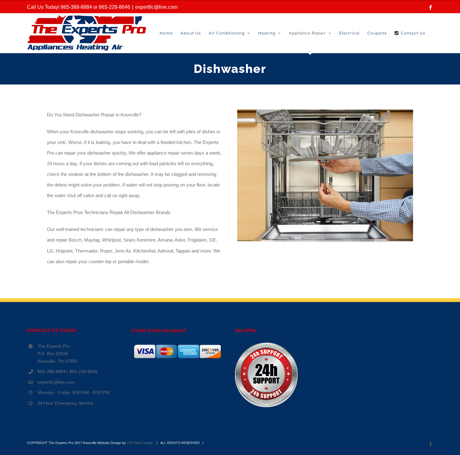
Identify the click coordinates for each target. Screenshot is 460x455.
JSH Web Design (140, 443)
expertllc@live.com (156, 7)
